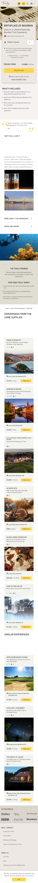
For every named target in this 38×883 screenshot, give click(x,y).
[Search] (27, 4)
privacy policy (29, 876)
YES (19, 879)
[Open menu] (35, 4)
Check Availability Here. (19, 79)
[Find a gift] (19, 3)
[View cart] (31, 4)
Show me (26, 381)
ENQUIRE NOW (19, 70)
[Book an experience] (23, 3)
